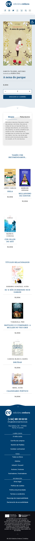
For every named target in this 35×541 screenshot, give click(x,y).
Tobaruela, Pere (17, 322)
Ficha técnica (25, 117)
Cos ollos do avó (10, 240)
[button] (32, 22)
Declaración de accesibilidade (17, 502)
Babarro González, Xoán (17, 286)
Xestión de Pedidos (17, 445)
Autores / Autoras (17, 469)
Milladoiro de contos (25, 194)
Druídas (17, 362)
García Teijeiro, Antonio (14, 71)
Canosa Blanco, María (17, 359)
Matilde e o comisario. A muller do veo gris (17, 326)
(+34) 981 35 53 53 (17, 419)
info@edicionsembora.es (17, 422)
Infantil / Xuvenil (17, 465)
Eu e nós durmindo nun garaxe (17, 291)
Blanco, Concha (10, 235)
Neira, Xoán (17, 388)
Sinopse (11, 117)
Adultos (17, 461)
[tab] (11, 117)
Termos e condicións (17, 494)
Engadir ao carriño (17, 97)
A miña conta (17, 436)
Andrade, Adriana (25, 189)
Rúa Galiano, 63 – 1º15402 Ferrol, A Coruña (18, 427)
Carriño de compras (17, 441)
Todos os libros (17, 457)
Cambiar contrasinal (17, 449)
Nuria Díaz (15, 73)
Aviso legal (17, 481)
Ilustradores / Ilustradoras (17, 473)
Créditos (25, 538)
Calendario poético (17, 391)
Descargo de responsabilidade (17, 498)
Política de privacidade (17, 490)
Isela (10, 191)
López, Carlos (10, 188)
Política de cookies (17, 486)
